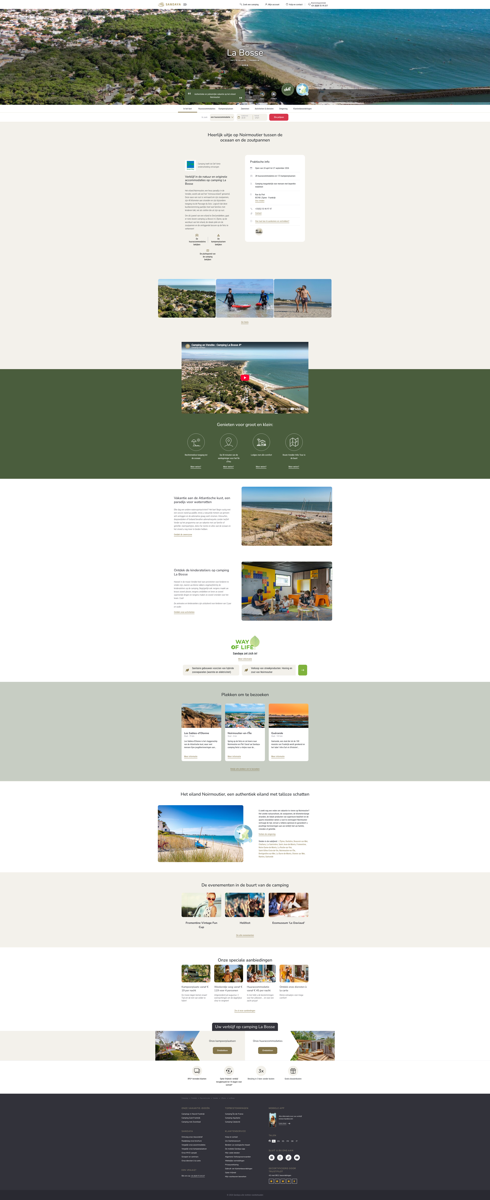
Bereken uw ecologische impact (237, 1145)
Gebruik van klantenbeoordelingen (238, 1168)
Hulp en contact (231, 1137)
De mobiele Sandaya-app (235, 1149)
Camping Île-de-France (234, 1114)
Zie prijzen (279, 117)
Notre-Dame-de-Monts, (268, 847)
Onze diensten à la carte (191, 1160)
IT (296, 1141)
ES (283, 1141)
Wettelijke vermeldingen (234, 1160)
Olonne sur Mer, (298, 853)
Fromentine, (301, 844)
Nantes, (262, 856)
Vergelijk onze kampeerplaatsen (194, 1149)
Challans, (262, 844)
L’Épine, (282, 841)
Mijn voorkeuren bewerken (235, 1176)
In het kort (187, 109)
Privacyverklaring (231, 1164)
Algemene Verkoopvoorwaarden (238, 1157)
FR (288, 1141)
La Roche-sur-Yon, (285, 847)
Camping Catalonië (232, 1122)
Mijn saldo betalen (232, 1153)
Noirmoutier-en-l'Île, (287, 850)
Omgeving (283, 109)
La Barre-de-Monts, (284, 853)
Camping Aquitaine (232, 1118)
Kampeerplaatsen (226, 109)
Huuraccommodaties (206, 109)
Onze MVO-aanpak (189, 1153)
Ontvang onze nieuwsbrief (192, 1137)
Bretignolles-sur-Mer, (267, 853)
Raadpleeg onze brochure (192, 1141)
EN (278, 1141)
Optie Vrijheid (230, 1172)
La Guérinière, (272, 844)
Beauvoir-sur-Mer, (301, 841)
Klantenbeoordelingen (302, 109)
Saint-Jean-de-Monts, (287, 844)
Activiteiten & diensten (264, 109)
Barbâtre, (289, 841)
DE (292, 1141)
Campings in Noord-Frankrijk (193, 1114)
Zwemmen (245, 109)
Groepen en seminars (190, 1157)
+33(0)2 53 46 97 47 (263, 209)
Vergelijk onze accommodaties (193, 1145)
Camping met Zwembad (191, 1122)
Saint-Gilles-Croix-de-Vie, (269, 850)
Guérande (269, 856)
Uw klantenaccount (232, 1141)
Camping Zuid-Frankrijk (191, 1118)
